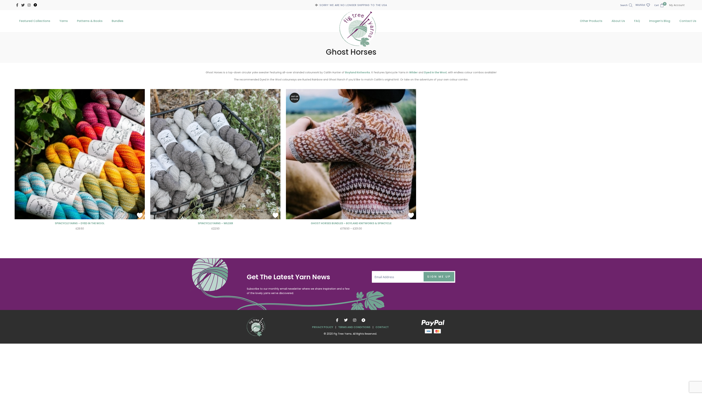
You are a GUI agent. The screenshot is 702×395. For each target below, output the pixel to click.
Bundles (117, 21)
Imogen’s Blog (659, 21)
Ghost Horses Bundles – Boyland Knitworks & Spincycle (351, 223)
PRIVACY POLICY (322, 327)
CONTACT (382, 327)
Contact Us (687, 21)
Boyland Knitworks (357, 72)
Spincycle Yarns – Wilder (215, 223)
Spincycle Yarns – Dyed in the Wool (80, 223)
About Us (618, 21)
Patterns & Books (90, 21)
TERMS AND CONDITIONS (354, 327)
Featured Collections (34, 21)
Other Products (591, 21)
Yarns (63, 21)
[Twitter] (346, 320)
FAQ (637, 21)
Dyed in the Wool (435, 72)
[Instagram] (355, 320)
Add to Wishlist (139, 215)
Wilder (413, 72)
